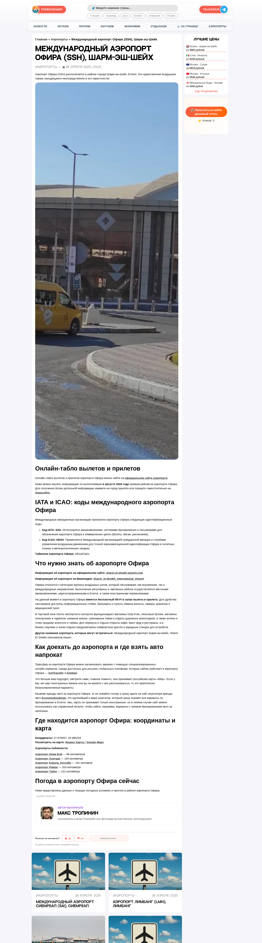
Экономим (132, 26)
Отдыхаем (158, 26)
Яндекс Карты (74, 742)
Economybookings (54, 697)
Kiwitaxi (72, 673)
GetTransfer (56, 673)
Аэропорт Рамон (46, 767)
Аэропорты (217, 26)
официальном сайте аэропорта (146, 478)
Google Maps (95, 742)
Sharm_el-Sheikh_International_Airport (118, 578)
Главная (41, 39)
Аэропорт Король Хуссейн (53, 762)
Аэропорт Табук (46, 771)
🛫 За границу (187, 26)
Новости (40, 26)
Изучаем (107, 26)
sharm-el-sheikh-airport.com (124, 572)
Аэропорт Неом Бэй (48, 754)
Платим (84, 26)
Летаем (63, 26)
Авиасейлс (42, 492)
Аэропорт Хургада (47, 758)
